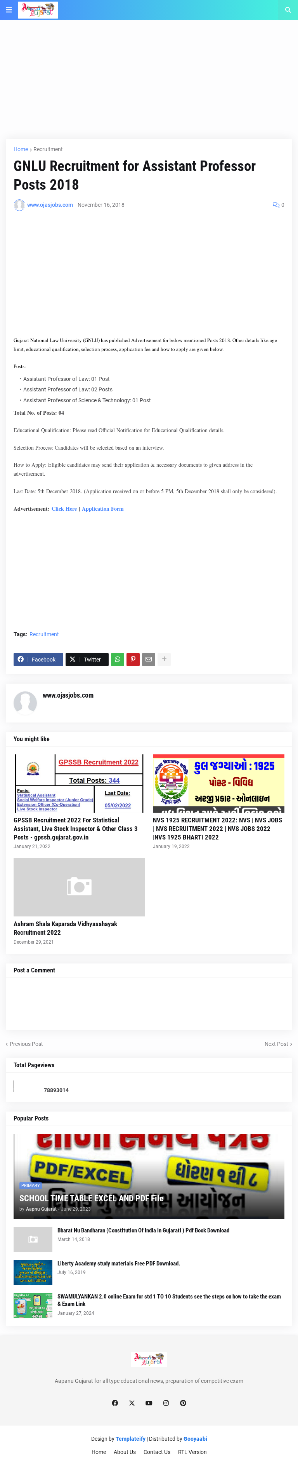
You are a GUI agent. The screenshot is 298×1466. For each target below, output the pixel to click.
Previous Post (26, 1044)
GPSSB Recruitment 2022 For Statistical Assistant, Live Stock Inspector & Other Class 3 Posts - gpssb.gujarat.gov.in (76, 828)
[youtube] (149, 1403)
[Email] (148, 659)
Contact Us (157, 1452)
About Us (125, 1452)
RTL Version (192, 1452)
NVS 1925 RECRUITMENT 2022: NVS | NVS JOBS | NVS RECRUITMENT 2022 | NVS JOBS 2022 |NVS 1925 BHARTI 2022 (217, 828)
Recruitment (48, 149)
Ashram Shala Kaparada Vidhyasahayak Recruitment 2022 (65, 928)
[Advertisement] (149, 84)
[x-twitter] (132, 1403)
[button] (9, 10)
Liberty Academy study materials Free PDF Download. (118, 1263)
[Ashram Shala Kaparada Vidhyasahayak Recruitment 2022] (79, 887)
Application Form (103, 508)
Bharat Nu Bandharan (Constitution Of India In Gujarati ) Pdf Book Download (143, 1230)
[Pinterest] (133, 659)
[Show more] (164, 659)
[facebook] (114, 1403)
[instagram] (166, 1403)
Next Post (276, 1044)
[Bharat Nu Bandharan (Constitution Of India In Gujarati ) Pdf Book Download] (33, 1239)
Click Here (64, 508)
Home (21, 149)
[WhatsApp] (117, 659)
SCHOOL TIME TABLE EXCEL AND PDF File (91, 1198)
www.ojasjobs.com (68, 695)
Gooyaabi (195, 1439)
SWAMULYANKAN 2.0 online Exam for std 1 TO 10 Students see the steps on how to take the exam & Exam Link (169, 1300)
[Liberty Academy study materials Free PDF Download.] (33, 1272)
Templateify (131, 1439)
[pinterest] (183, 1403)
